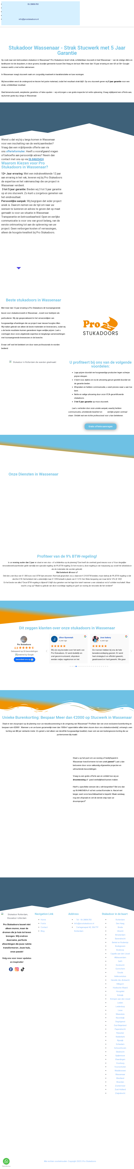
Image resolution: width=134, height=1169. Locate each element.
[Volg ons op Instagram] (17, 969)
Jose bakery (105, 637)
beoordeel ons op (23, 659)
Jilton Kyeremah (66, 637)
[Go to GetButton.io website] (6, 1166)
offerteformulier (15, 151)
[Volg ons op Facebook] (11, 969)
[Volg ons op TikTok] (23, 969)
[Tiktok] (85, 17)
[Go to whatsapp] (6, 1161)
